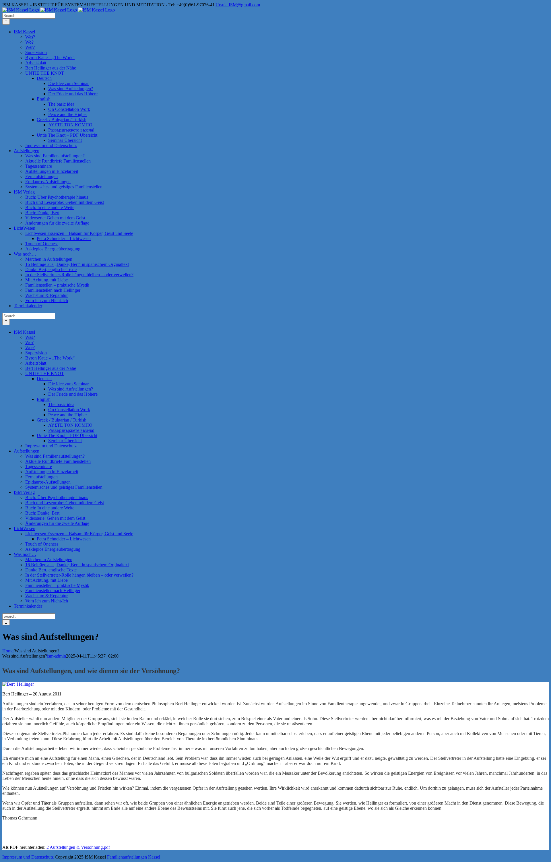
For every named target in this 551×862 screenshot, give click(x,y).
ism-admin (56, 656)
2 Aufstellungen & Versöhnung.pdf (78, 847)
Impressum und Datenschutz (28, 857)
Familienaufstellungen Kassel (133, 857)
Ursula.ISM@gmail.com (238, 4)
